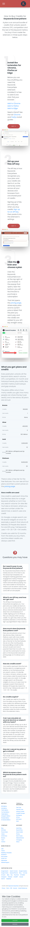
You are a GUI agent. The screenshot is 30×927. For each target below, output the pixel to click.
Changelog (19, 840)
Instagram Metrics (5, 816)
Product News (4, 832)
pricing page (16, 303)
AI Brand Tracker (20, 811)
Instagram (3, 877)
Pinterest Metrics (5, 818)
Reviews (3, 838)
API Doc (18, 817)
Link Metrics (4, 808)
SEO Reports (19, 815)
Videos (3, 834)
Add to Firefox (13, 106)
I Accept (15, 920)
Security (15, 888)
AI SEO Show (4, 836)
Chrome (17, 114)
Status (17, 841)
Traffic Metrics (4, 810)
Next (13, 126)
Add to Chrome (14, 103)
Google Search (4, 871)
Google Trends (4, 873)
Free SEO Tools (19, 809)
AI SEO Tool (3, 858)
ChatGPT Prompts (20, 813)
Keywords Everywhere (13, 886)
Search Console (14, 871)
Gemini (3, 878)
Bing (20, 873)
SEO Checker (4, 856)
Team (2, 840)
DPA (11, 888)
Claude (21, 877)
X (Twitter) (22, 875)
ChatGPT (16, 877)
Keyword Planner (14, 873)
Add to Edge (13, 108)
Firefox (13, 117)
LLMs (2, 848)
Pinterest (10, 877)
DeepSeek (8, 878)
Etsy (12, 875)
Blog (2, 828)
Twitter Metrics (4, 814)
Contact (3, 841)
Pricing (18, 834)
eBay (8, 875)
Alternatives (4, 860)
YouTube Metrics (5, 812)
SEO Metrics (4, 806)
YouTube (25, 873)
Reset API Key (19, 830)
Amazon (3, 875)
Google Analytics (23, 871)
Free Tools (18, 807)
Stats (17, 821)
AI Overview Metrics (5, 820)
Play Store (16, 875)
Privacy (3, 888)
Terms (7, 888)
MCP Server (19, 819)
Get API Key (19, 828)
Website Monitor (20, 838)
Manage (15, 924)
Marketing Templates (6, 852)
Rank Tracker (19, 836)
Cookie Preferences (22, 888)
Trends (3, 850)
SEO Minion (4, 854)
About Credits (19, 832)
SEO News (3, 830)
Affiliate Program (5, 862)
